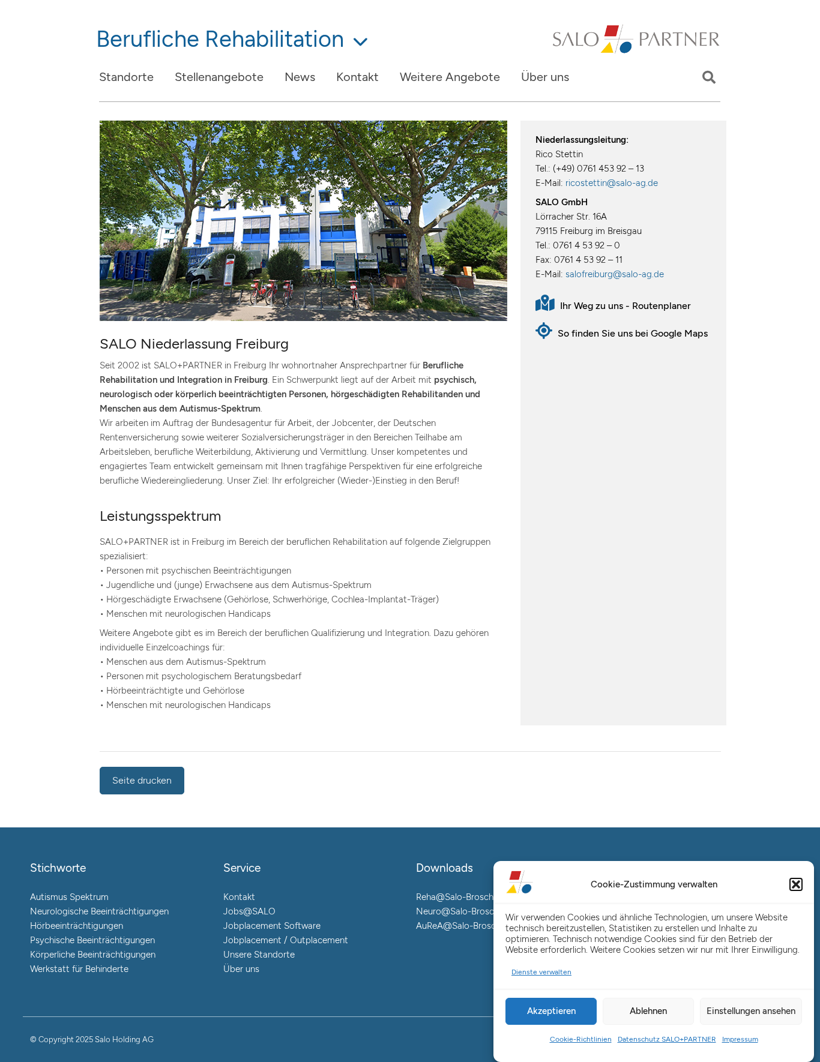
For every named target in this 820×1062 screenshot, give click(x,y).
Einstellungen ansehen (751, 1011)
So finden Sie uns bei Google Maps (631, 333)
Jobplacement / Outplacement (285, 940)
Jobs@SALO (249, 911)
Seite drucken (142, 780)
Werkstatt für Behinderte (79, 969)
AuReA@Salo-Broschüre (464, 925)
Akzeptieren (551, 1011)
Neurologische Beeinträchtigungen (99, 911)
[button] (796, 884)
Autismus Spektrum (69, 897)
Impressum (740, 1039)
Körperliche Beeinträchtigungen (92, 954)
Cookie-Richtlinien (581, 1039)
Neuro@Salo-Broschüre (463, 911)
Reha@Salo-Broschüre (461, 897)
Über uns (241, 969)
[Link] (636, 53)
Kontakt (239, 897)
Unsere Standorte (259, 954)
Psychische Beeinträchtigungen (92, 940)
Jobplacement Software (272, 925)
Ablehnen (648, 1011)
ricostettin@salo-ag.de (611, 183)
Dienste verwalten (541, 972)
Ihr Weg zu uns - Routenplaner (624, 305)
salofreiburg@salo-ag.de (614, 274)
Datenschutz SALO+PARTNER (667, 1039)
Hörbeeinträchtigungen (76, 925)
